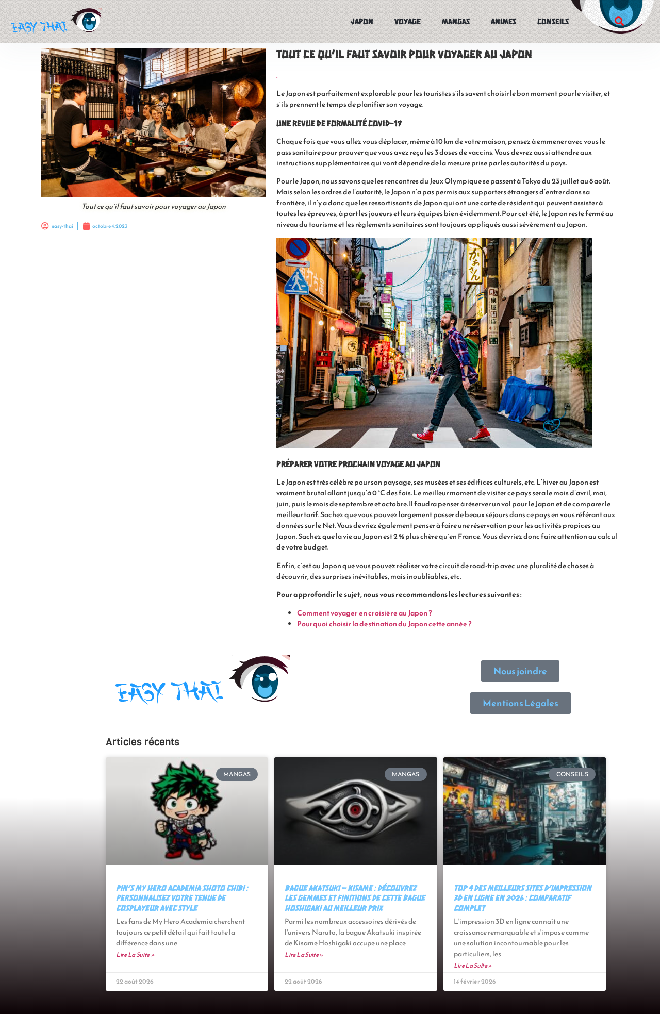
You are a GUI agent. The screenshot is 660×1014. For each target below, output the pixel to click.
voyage (407, 20)
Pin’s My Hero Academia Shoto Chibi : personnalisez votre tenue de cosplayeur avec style (182, 897)
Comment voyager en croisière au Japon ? (364, 613)
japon (362, 20)
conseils (553, 20)
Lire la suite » (135, 954)
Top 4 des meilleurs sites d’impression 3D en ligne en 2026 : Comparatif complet (522, 897)
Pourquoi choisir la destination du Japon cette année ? (384, 624)
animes (503, 20)
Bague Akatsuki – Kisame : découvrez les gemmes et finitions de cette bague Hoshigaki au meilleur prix (355, 897)
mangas (456, 20)
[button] (619, 21)
